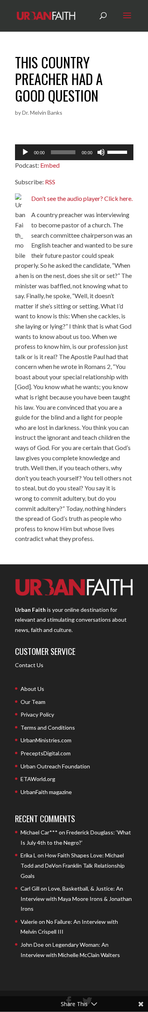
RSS (50, 181)
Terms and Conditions (48, 727)
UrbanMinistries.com (46, 740)
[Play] (25, 152)
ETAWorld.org (38, 779)
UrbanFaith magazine (46, 792)
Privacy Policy (37, 714)
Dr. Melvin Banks (42, 112)
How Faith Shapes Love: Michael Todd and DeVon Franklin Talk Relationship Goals (73, 865)
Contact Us (29, 665)
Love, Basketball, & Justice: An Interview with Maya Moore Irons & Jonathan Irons (76, 898)
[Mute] (101, 152)
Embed (50, 165)
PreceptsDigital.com (46, 753)
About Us (32, 688)
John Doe (32, 944)
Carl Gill (30, 888)
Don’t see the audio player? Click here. (82, 198)
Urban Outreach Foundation (55, 766)
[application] (74, 152)
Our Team (33, 701)
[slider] (118, 151)
